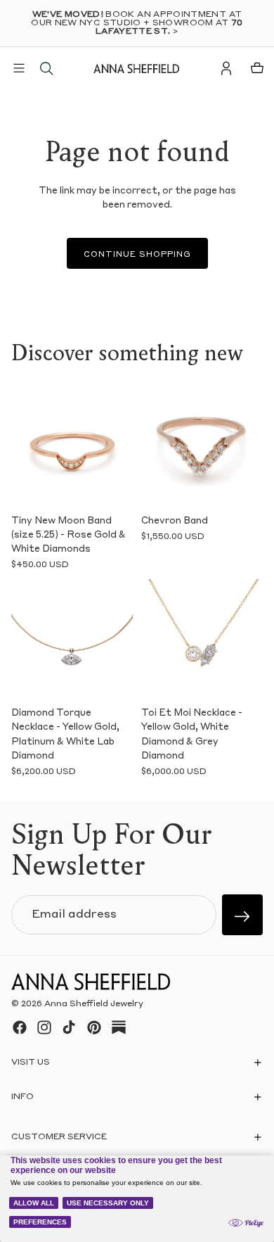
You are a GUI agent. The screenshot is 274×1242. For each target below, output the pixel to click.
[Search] (46, 68)
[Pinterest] (94, 1027)
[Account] (226, 68)
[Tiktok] (68, 1027)
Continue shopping (137, 255)
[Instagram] (44, 1027)
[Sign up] (242, 914)
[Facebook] (19, 1027)
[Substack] (118, 1027)
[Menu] (19, 68)
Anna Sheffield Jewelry (93, 1004)
